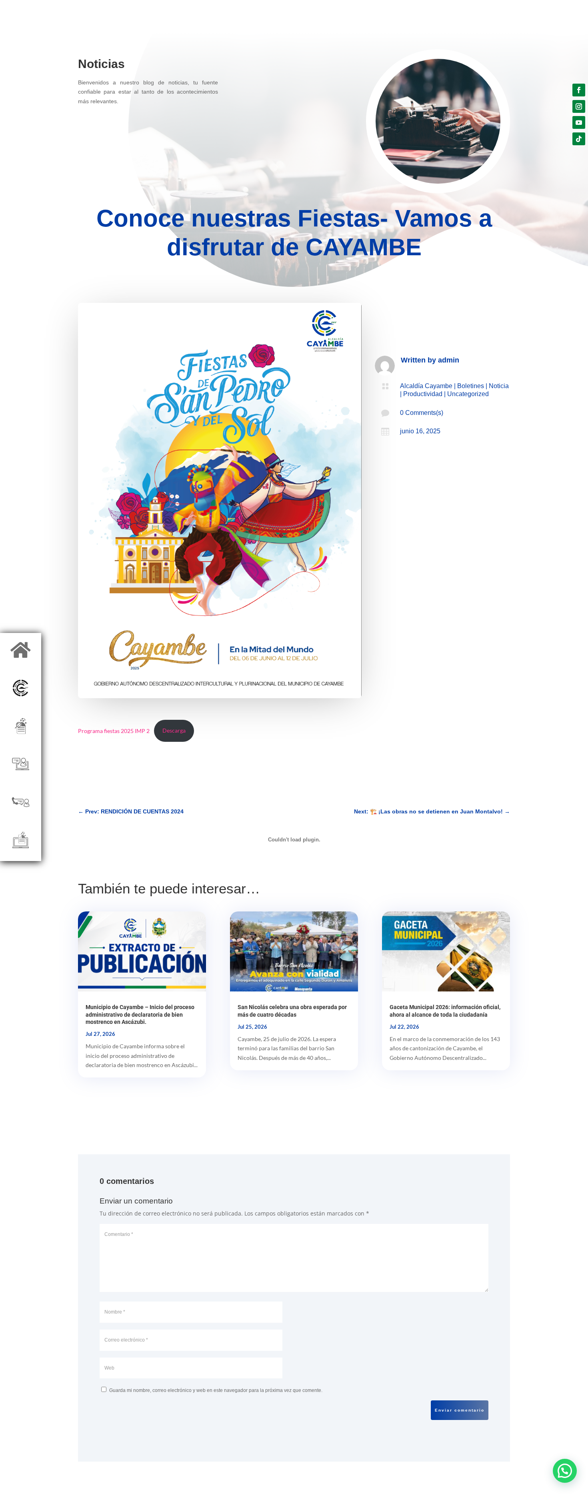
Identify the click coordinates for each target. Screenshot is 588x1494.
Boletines (470, 386)
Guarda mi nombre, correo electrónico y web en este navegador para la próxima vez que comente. (215, 1390)
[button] (565, 1471)
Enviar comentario (459, 1410)
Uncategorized (468, 394)
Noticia (499, 386)
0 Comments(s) (421, 412)
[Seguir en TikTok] (578, 138)
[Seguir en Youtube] (578, 122)
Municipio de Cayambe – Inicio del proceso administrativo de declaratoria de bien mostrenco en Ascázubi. (140, 1014)
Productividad (422, 394)
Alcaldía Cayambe (426, 386)
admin (448, 360)
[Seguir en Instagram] (578, 106)
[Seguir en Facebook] (578, 90)
